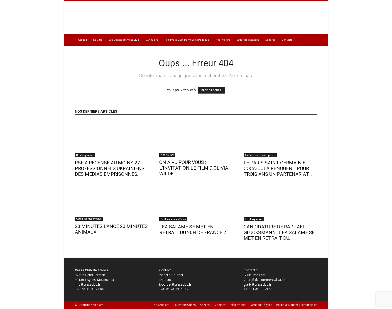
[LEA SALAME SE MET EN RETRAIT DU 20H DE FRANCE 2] (196, 203)
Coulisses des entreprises (260, 155)
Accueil (82, 39)
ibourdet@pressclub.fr (175, 284)
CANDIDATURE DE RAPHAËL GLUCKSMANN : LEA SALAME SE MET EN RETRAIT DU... (279, 232)
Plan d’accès (238, 305)
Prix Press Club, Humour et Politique (187, 39)
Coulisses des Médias (89, 218)
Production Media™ (90, 305)
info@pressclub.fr (87, 284)
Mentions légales (261, 305)
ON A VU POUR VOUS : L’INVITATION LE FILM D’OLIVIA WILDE (193, 168)
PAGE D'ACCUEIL (211, 90)
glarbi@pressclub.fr (257, 284)
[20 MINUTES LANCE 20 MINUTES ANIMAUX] (111, 203)
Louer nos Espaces (247, 39)
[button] (311, 40)
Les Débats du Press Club (124, 39)
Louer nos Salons (185, 305)
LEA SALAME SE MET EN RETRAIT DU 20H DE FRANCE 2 (192, 229)
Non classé (167, 154)
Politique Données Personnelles (296, 305)
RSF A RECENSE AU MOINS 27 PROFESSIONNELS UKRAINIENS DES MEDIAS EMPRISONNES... (110, 168)
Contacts (287, 39)
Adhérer (270, 39)
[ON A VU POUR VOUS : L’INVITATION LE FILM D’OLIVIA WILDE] (196, 139)
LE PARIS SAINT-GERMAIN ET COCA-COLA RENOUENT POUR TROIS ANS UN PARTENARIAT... (278, 168)
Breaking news (84, 155)
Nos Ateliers (223, 39)
